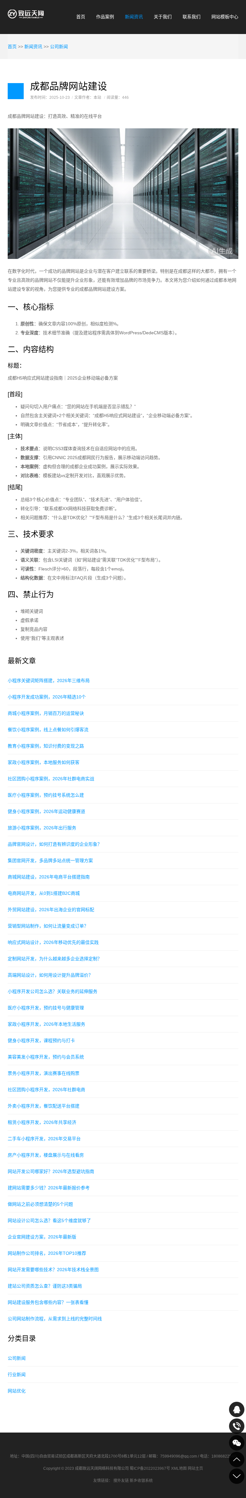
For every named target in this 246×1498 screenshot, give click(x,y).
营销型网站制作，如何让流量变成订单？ (48, 926)
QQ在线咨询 (236, 1409)
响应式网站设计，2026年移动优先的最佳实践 (53, 942)
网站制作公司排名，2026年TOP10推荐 (47, 1253)
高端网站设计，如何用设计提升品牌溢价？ (50, 975)
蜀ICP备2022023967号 (150, 1468)
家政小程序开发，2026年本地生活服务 (46, 1024)
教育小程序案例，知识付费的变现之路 (46, 746)
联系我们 (192, 16)
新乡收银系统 (141, 1480)
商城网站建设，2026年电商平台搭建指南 (49, 876)
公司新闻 (59, 46)
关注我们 (236, 1443)
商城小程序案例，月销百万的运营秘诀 (46, 713)
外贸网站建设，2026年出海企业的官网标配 (51, 909)
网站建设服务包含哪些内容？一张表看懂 (48, 1302)
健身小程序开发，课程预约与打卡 (41, 1040)
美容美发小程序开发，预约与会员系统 (46, 1056)
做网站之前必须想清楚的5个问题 (40, 1204)
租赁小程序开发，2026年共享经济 (42, 1122)
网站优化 (17, 1390)
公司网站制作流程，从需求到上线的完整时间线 (55, 1318)
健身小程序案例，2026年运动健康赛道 (46, 811)
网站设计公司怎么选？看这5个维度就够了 (49, 1220)
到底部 (236, 1476)
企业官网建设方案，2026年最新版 (42, 1236)
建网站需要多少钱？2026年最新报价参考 (49, 1187)
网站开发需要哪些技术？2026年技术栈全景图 (53, 1269)
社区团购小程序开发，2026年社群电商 (46, 1089)
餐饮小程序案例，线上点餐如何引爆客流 (48, 729)
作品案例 (105, 16)
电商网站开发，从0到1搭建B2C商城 (44, 893)
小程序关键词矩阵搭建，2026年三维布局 (49, 680)
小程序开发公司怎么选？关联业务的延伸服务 (52, 991)
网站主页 (195, 1468)
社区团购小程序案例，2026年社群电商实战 (51, 778)
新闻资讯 (134, 16)
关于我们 (163, 16)
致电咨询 (236, 1426)
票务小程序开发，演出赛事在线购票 (43, 1073)
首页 (80, 16)
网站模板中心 (224, 16)
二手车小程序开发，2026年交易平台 (44, 1138)
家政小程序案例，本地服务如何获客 (43, 762)
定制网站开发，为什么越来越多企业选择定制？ (55, 958)
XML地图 (179, 1468)
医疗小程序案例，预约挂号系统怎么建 (46, 795)
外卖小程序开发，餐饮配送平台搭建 (43, 1106)
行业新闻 (17, 1374)
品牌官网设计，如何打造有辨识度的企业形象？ (55, 844)
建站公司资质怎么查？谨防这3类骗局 (45, 1285)
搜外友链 (121, 1480)
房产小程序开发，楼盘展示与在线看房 (46, 1155)
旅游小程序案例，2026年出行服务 (42, 827)
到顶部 (236, 1459)
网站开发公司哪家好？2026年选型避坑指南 (51, 1171)
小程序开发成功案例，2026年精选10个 (47, 696)
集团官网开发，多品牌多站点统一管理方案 (50, 860)
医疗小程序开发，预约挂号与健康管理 (46, 1007)
